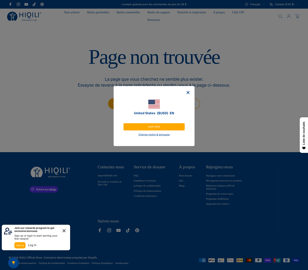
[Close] (188, 92)
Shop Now (154, 126)
